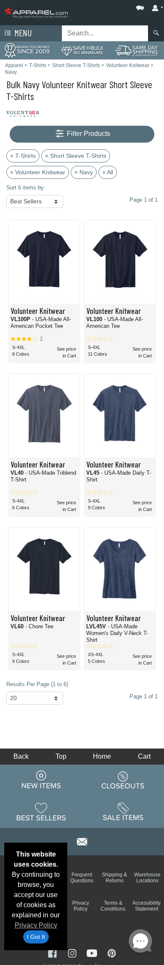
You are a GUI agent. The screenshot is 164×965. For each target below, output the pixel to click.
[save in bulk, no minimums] (82, 50)
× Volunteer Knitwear (37, 172)
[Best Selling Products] (41, 811)
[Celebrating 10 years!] (27, 50)
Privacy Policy (36, 925)
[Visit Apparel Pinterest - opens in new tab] (112, 952)
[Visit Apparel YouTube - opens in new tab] (93, 952)
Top (61, 756)
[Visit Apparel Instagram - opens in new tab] (73, 952)
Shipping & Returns (114, 878)
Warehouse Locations (147, 878)
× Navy (83, 172)
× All (107, 172)
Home (102, 756)
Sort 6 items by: (25, 187)
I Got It (36, 936)
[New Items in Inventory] (41, 779)
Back (21, 756)
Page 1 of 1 (144, 696)
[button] (114, 6)
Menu (22, 32)
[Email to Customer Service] (82, 840)
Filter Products (87, 133)
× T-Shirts (23, 155)
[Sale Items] (123, 811)
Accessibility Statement (146, 906)
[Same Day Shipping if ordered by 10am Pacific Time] (136, 50)
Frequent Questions (81, 878)
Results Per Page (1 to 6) (37, 684)
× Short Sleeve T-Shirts (75, 155)
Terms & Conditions (113, 906)
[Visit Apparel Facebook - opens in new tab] (53, 952)
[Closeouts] (123, 779)
